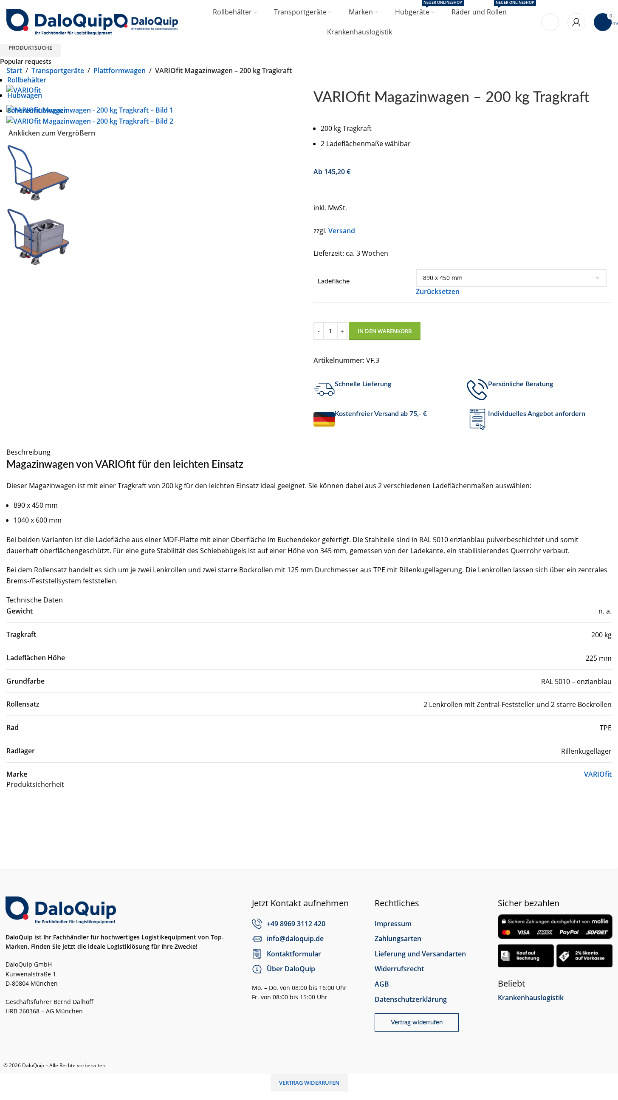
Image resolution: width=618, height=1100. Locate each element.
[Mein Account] (576, 22)
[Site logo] (60, 21)
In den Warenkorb (385, 331)
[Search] (550, 22)
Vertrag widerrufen (309, 1082)
